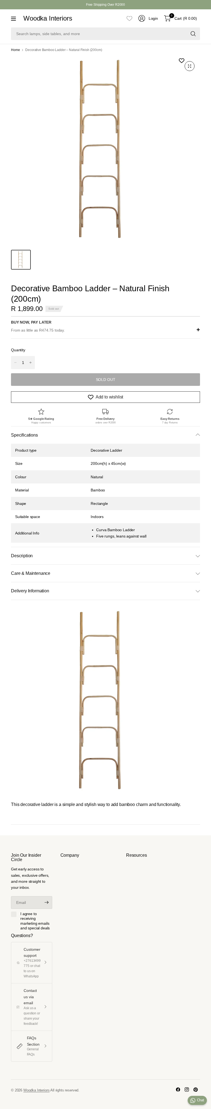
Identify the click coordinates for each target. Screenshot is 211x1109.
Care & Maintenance (30, 573)
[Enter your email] (46, 902)
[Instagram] (186, 1089)
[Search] (193, 33)
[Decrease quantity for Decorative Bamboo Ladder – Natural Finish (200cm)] (15, 362)
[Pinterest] (195, 1089)
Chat (200, 1100)
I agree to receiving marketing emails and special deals (35, 921)
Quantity (18, 350)
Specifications (24, 435)
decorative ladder (36, 804)
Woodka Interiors (47, 18)
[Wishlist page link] (129, 18)
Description (22, 555)
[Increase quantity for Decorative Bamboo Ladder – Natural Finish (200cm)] (30, 362)
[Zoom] (190, 66)
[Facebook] (178, 1089)
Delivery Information (30, 591)
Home (15, 50)
